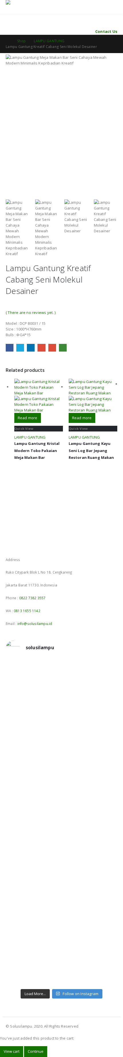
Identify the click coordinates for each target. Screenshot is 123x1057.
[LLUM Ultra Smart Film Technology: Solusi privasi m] (61, 961)
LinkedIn (31, 348)
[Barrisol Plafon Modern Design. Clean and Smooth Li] (61, 730)
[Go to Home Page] (7, 41)
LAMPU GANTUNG (30, 437)
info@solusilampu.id (34, 623)
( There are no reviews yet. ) (30, 312)
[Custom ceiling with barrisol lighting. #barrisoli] (61, 844)
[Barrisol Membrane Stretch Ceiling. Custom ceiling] (61, 690)
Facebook (9, 348)
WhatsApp (63, 348)
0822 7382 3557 (32, 598)
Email (52, 348)
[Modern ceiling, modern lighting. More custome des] (61, 824)
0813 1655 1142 (27, 610)
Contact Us (106, 31)
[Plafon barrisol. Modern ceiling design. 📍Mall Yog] (61, 750)
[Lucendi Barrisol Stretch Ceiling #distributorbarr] (61, 941)
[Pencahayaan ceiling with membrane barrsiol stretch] (61, 670)
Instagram (21, 544)
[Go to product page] (38, 396)
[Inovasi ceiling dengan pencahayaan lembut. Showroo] (61, 804)
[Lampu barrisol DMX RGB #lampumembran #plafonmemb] (61, 787)
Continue (35, 1051)
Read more (27, 417)
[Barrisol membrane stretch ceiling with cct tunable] (61, 710)
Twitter (20, 348)
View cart (11, 1051)
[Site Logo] (21, 3)
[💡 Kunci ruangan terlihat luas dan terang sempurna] (61, 867)
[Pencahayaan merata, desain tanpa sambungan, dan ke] (61, 895)
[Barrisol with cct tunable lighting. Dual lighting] (61, 770)
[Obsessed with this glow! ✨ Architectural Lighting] (61, 978)
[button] (9, 10)
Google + (41, 348)
